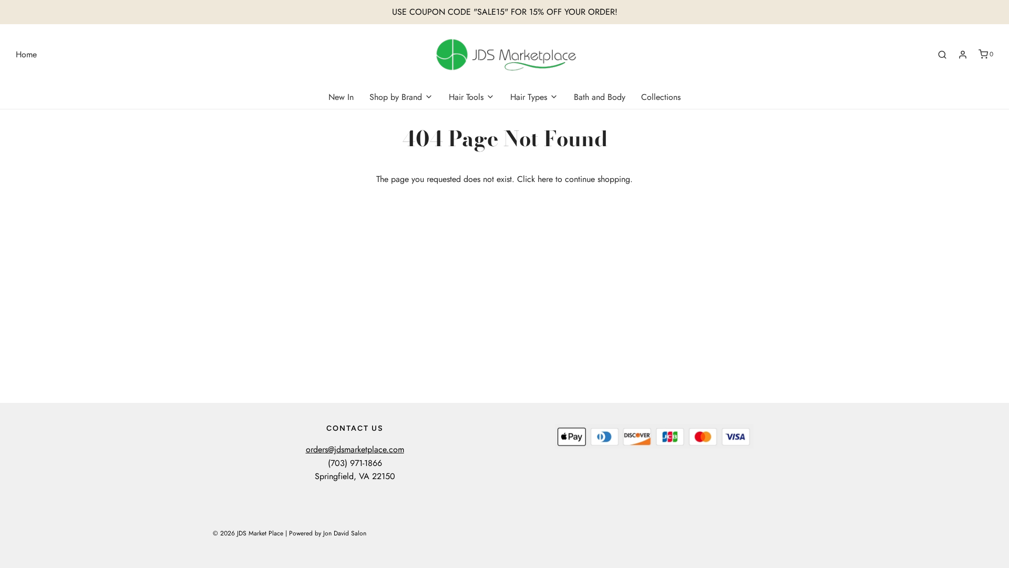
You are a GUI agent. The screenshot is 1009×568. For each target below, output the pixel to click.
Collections (661, 97)
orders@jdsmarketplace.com (355, 449)
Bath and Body (599, 97)
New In (341, 97)
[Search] (942, 54)
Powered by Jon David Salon (327, 533)
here (545, 179)
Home (26, 54)
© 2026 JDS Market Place (248, 533)
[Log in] (962, 54)
